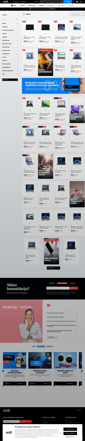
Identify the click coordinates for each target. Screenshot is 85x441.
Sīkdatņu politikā (48, 434)
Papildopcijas (71, 436)
